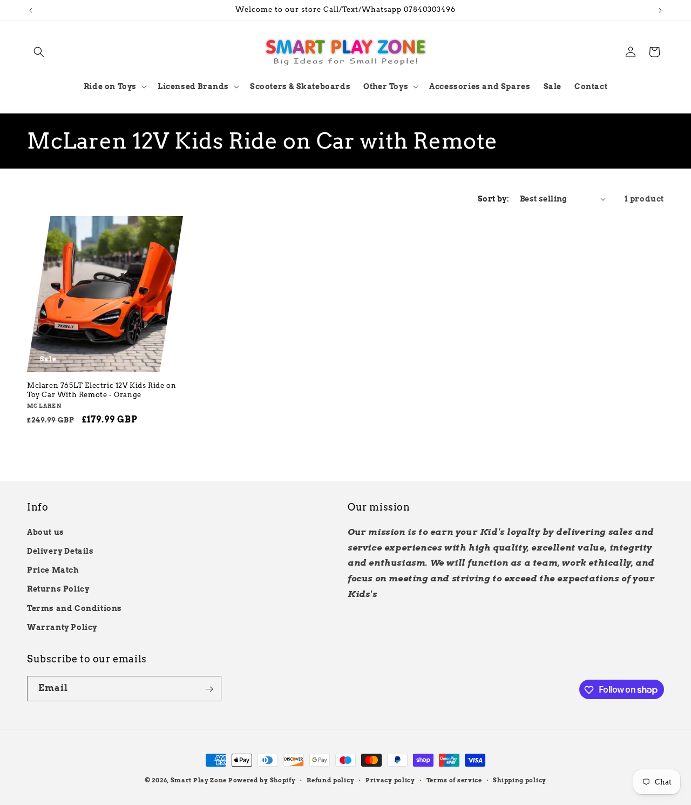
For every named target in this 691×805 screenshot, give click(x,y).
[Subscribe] (209, 689)
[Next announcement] (660, 10)
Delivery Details (60, 550)
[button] (39, 52)
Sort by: (493, 198)
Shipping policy (519, 779)
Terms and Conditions (74, 607)
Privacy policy (390, 779)
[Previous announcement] (31, 10)
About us (45, 531)
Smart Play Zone (199, 780)
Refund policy (330, 779)
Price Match (53, 569)
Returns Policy (58, 589)
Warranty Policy (62, 626)
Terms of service (454, 779)
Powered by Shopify (262, 780)
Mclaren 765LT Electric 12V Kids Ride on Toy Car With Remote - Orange (101, 390)
